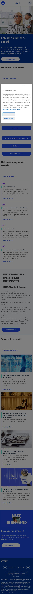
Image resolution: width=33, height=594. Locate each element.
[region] (16, 103)
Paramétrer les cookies (9, 118)
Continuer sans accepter (26, 85)
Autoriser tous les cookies (8, 114)
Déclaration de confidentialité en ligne (11, 109)
